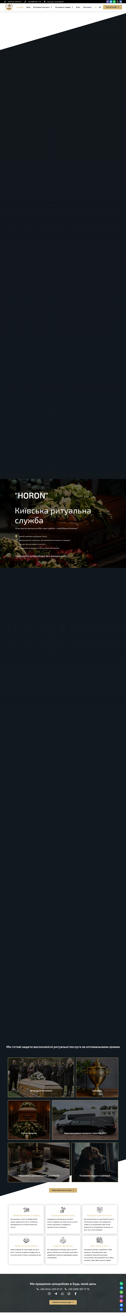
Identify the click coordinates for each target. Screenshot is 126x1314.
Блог (78, 7)
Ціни (28, 7)
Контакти (87, 7)
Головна (19, 7)
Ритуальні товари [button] (62, 7)
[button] (121, 1309)
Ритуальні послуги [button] (41, 7)
